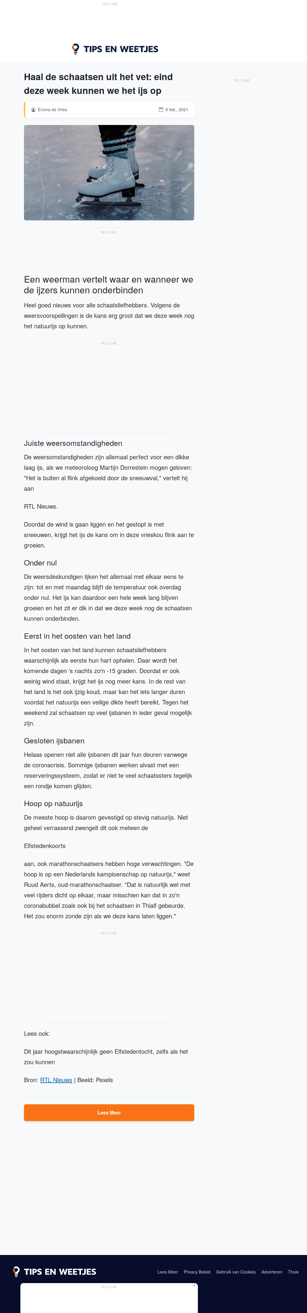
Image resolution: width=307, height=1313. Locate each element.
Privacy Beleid (197, 1272)
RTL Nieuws (56, 1079)
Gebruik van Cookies (236, 1272)
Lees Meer (109, 1112)
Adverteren (271, 1272)
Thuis (293, 1272)
